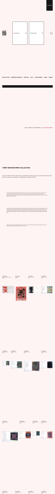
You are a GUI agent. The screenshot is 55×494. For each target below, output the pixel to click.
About (45, 77)
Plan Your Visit (5, 77)
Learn (31, 77)
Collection (26, 77)
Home (26, 127)
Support (51, 77)
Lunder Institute (39, 77)
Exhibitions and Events (16, 77)
